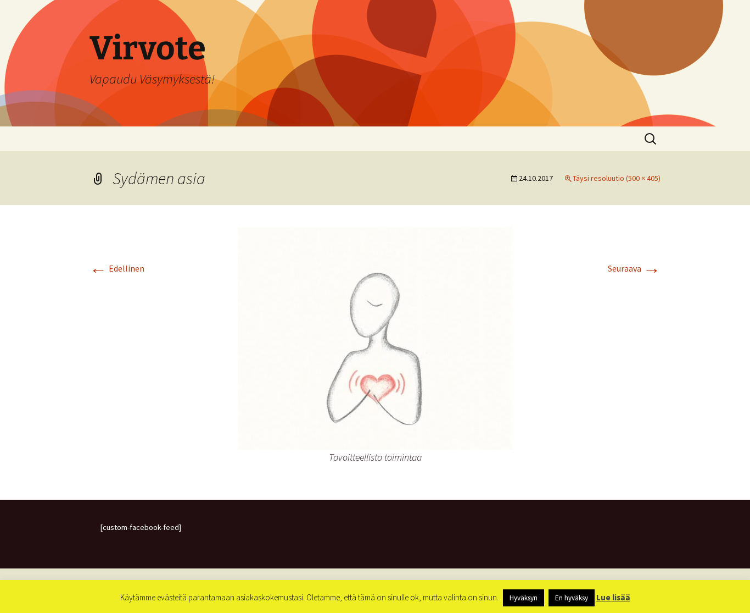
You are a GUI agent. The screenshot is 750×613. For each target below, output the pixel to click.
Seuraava (634, 268)
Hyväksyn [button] (524, 598)
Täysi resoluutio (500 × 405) (617, 178)
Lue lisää (613, 597)
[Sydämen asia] (375, 337)
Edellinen (116, 268)
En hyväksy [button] (571, 598)
